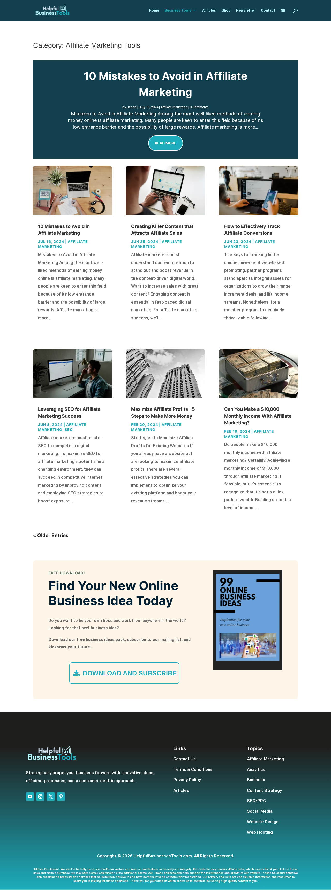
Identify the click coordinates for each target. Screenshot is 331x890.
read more (52, 325)
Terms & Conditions (193, 769)
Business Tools (178, 10)
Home (154, 10)
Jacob (132, 107)
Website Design (263, 821)
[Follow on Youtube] (30, 796)
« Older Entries (51, 535)
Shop (226, 10)
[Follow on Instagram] (40, 796)
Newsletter (245, 10)
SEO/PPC (256, 800)
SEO (69, 429)
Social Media (260, 811)
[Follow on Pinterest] (61, 796)
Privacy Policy (187, 779)
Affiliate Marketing (174, 107)
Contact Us (184, 758)
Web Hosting (260, 832)
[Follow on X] (51, 796)
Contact (268, 10)
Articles (209, 10)
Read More (165, 143)
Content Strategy (264, 790)
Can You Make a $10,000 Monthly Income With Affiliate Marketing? (258, 415)
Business (256, 779)
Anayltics (256, 769)
